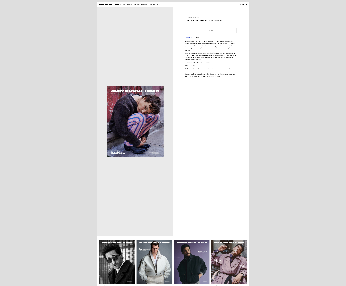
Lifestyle (152, 4)
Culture (123, 4)
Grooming (144, 4)
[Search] (243, 4)
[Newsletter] (240, 4)
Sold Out (211, 30)
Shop (158, 4)
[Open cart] (246, 4)
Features (137, 4)
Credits (197, 37)
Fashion (129, 4)
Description (189, 37)
